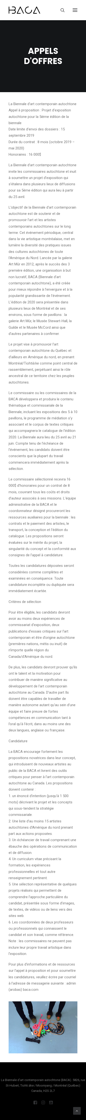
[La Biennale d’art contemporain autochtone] (24, 10)
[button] (75, 10)
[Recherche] (60, 10)
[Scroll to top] (77, 1110)
